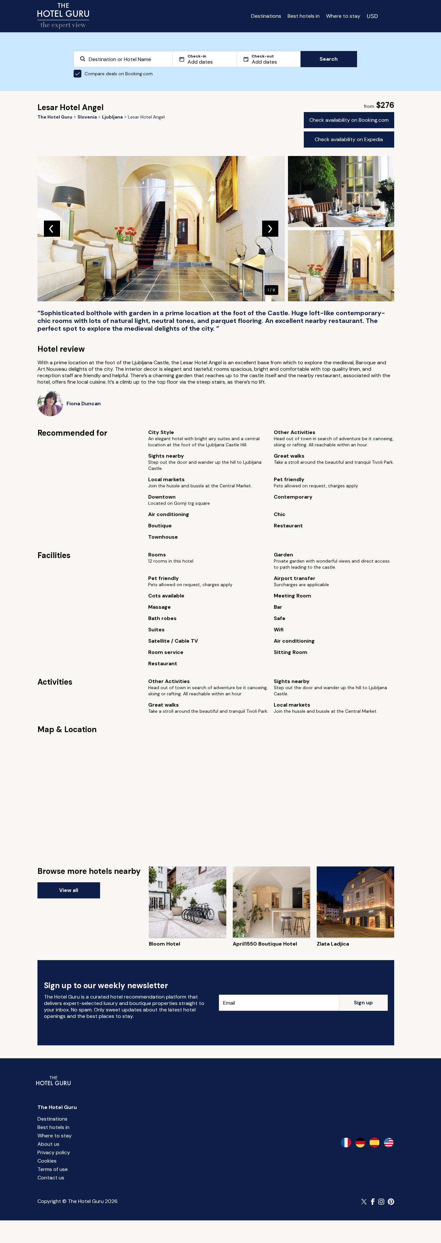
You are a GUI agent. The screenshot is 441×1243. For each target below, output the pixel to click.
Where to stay (343, 16)
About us (48, 1144)
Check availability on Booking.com (349, 120)
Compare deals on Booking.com (119, 74)
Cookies (46, 1160)
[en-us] (388, 1142)
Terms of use (52, 1169)
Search (329, 59)
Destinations (266, 16)
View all (68, 890)
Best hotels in (304, 16)
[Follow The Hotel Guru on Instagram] (381, 1201)
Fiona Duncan (84, 403)
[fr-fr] (346, 1142)
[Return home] (63, 16)
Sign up (363, 1002)
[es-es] (374, 1142)
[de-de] (360, 1142)
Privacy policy (53, 1152)
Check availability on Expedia (349, 139)
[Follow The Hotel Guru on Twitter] (364, 1201)
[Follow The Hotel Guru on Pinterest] (391, 1201)
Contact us (50, 1177)
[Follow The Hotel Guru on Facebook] (373, 1201)
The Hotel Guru (57, 1107)
